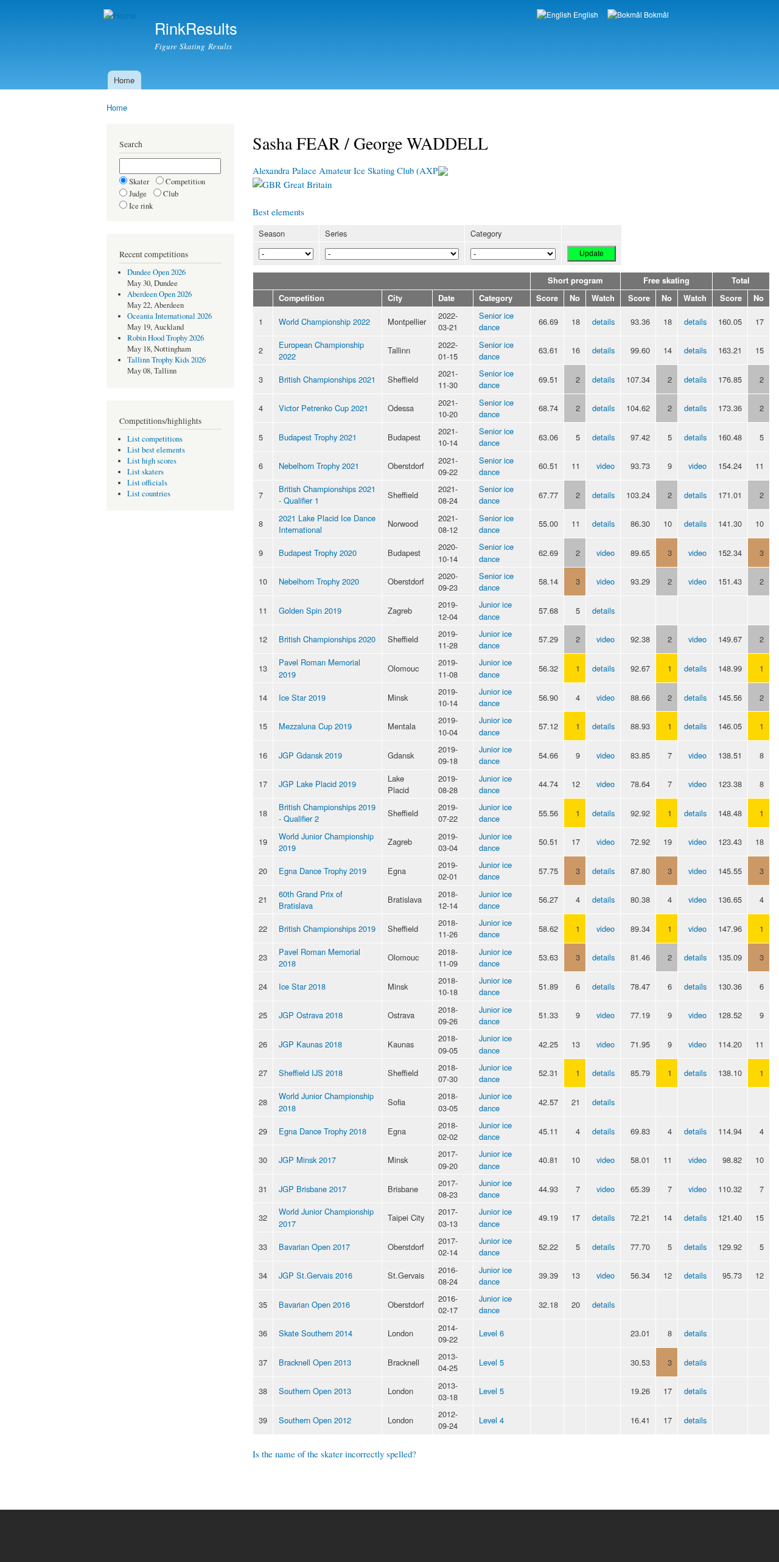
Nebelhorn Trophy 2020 (319, 581)
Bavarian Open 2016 (314, 1304)
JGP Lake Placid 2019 (317, 784)
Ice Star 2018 (302, 986)
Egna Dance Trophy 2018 (322, 1131)
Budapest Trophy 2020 (318, 552)
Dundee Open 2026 (156, 272)
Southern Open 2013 (315, 1391)
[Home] (121, 15)
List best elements (156, 450)
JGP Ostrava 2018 (311, 1015)
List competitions (155, 439)
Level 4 (491, 1420)
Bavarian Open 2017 (314, 1246)
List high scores (151, 461)
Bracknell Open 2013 (315, 1362)
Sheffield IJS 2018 (311, 1072)
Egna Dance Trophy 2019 (322, 870)
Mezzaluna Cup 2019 (315, 726)
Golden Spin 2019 (310, 610)
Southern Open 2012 (315, 1420)
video (605, 465)
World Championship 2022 (324, 321)
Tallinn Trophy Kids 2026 (166, 360)
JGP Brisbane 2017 (312, 1189)
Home (124, 80)
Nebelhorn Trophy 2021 (319, 465)
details (603, 321)
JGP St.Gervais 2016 (315, 1275)
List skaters (145, 472)
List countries (148, 493)
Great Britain (306, 184)
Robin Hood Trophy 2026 (165, 338)
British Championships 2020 (327, 639)
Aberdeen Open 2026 (159, 294)
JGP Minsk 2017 (307, 1159)
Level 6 (491, 1333)
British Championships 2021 (327, 379)
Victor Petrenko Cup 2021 (323, 408)
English (584, 14)
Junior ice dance (495, 610)
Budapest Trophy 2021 (318, 437)
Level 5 (491, 1362)
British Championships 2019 (327, 928)
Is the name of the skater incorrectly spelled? (334, 1454)
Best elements (278, 212)
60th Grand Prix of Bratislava (311, 899)
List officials (147, 482)
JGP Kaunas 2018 (310, 1044)
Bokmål (655, 14)
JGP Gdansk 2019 (310, 755)
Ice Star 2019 (302, 697)
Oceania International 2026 (169, 316)
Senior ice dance (496, 321)
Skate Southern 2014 (315, 1333)
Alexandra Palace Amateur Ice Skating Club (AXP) (347, 170)
